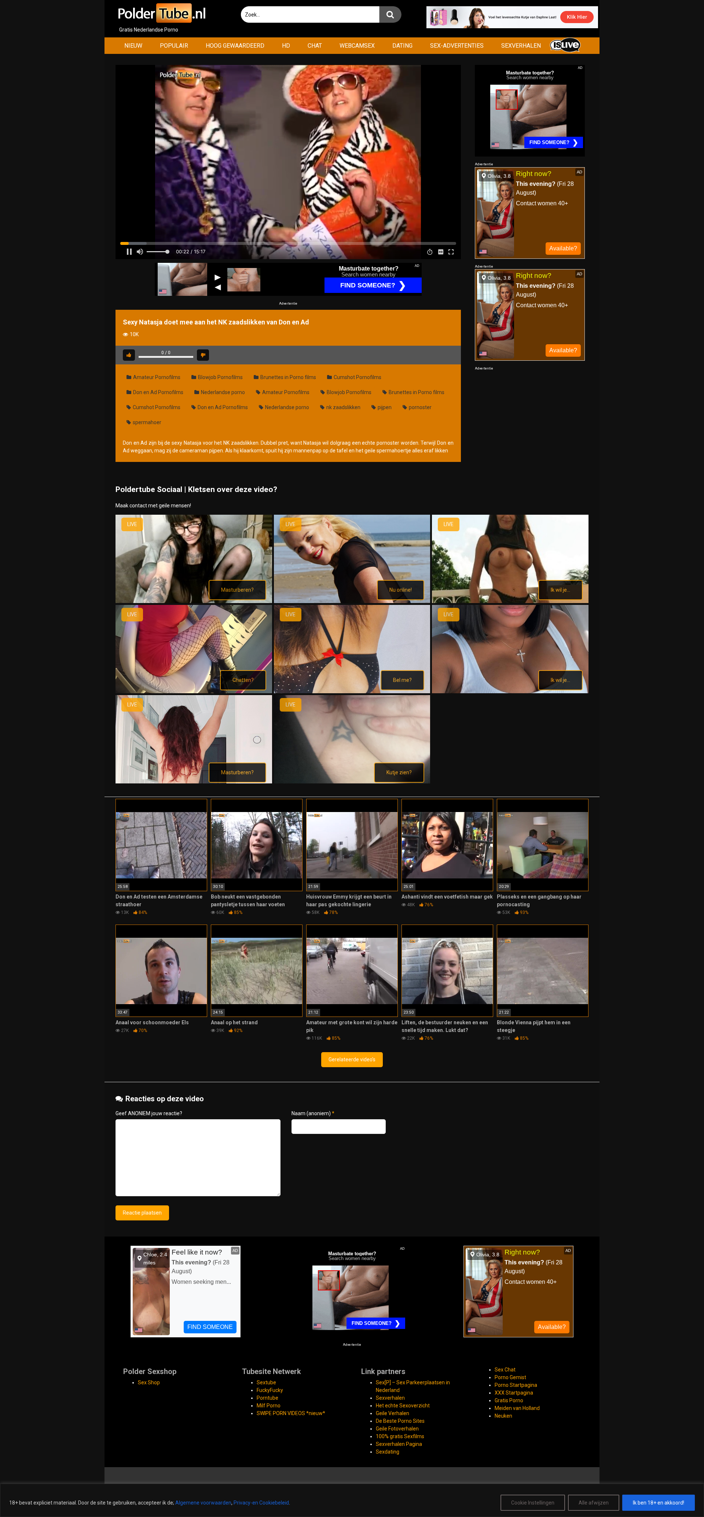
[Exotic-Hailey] (193, 691)
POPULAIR (174, 45)
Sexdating (387, 1452)
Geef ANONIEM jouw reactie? (148, 1113)
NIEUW (133, 45)
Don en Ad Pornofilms (157, 392)
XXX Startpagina (514, 1393)
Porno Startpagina (516, 1385)
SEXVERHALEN (521, 45)
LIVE (132, 524)
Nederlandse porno (222, 392)
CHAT (315, 45)
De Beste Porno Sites (400, 1421)
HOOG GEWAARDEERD (235, 45)
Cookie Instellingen (532, 1503)
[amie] (352, 601)
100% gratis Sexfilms (400, 1436)
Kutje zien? (399, 772)
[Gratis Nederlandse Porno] (161, 13)
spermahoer (146, 422)
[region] (352, 1500)
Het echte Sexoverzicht (403, 1405)
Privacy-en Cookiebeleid (261, 1503)
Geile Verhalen (392, 1413)
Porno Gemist (510, 1377)
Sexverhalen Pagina (399, 1444)
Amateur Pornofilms (156, 377)
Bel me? (402, 680)
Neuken (503, 1416)
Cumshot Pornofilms (357, 377)
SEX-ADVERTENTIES (457, 45)
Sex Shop (149, 1382)
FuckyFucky (270, 1390)
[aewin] (193, 601)
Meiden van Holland (517, 1408)
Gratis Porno (509, 1400)
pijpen (384, 407)
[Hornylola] (510, 691)
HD (286, 45)
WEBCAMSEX (357, 45)
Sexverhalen (390, 1398)
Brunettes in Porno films (287, 377)
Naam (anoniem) (313, 1113)
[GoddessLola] (352, 691)
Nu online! (400, 590)
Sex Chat (505, 1370)
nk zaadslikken (342, 407)
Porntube (267, 1398)
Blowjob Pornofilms (220, 377)
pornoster (420, 407)
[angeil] (510, 601)
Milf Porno (268, 1405)
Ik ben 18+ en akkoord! (658, 1503)
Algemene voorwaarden (203, 1503)
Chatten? (243, 680)
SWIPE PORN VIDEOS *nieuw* (291, 1413)
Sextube (266, 1382)
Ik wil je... (560, 590)
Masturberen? (237, 590)
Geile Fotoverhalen (397, 1429)
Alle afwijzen (594, 1503)
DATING (402, 45)
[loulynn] (352, 782)
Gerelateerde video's (352, 1059)
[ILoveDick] (193, 782)
